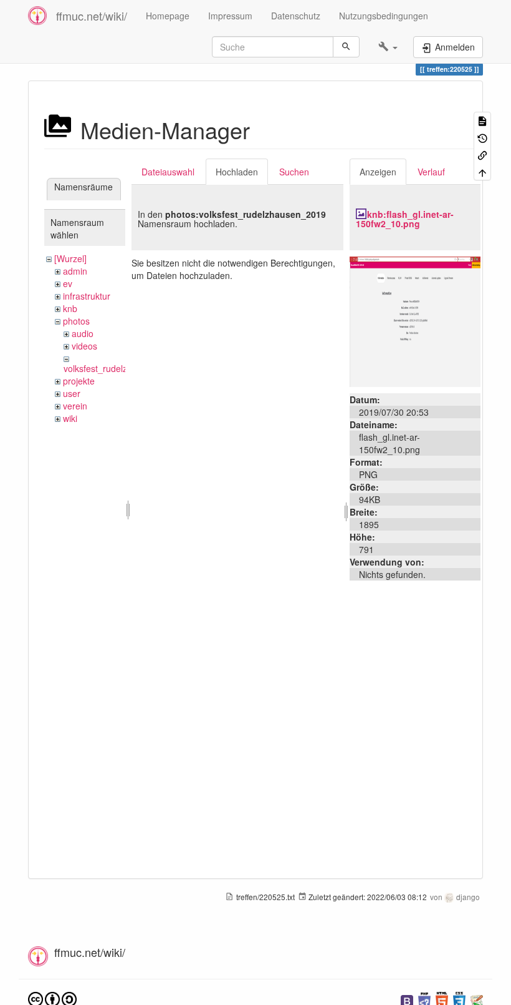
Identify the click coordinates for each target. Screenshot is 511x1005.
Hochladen (237, 171)
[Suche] (346, 46)
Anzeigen (378, 171)
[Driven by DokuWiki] (476, 999)
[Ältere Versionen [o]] (482, 137)
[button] (388, 46)
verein (75, 406)
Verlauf (431, 171)
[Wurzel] (70, 258)
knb (70, 308)
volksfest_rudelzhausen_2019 (122, 368)
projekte (79, 381)
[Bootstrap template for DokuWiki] (407, 999)
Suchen (294, 171)
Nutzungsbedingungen (383, 15)
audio (82, 333)
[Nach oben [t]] (482, 171)
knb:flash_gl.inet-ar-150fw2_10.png (405, 219)
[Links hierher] (482, 154)
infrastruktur (86, 296)
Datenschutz (295, 15)
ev (67, 283)
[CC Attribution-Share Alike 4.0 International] (52, 998)
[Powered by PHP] (424, 999)
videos (84, 346)
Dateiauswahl (167, 171)
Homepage (167, 15)
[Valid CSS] (459, 999)
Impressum (230, 15)
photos (76, 321)
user (71, 393)
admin (75, 271)
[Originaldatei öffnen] (415, 320)
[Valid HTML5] (442, 999)
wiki (70, 418)
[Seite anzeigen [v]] (482, 120)
